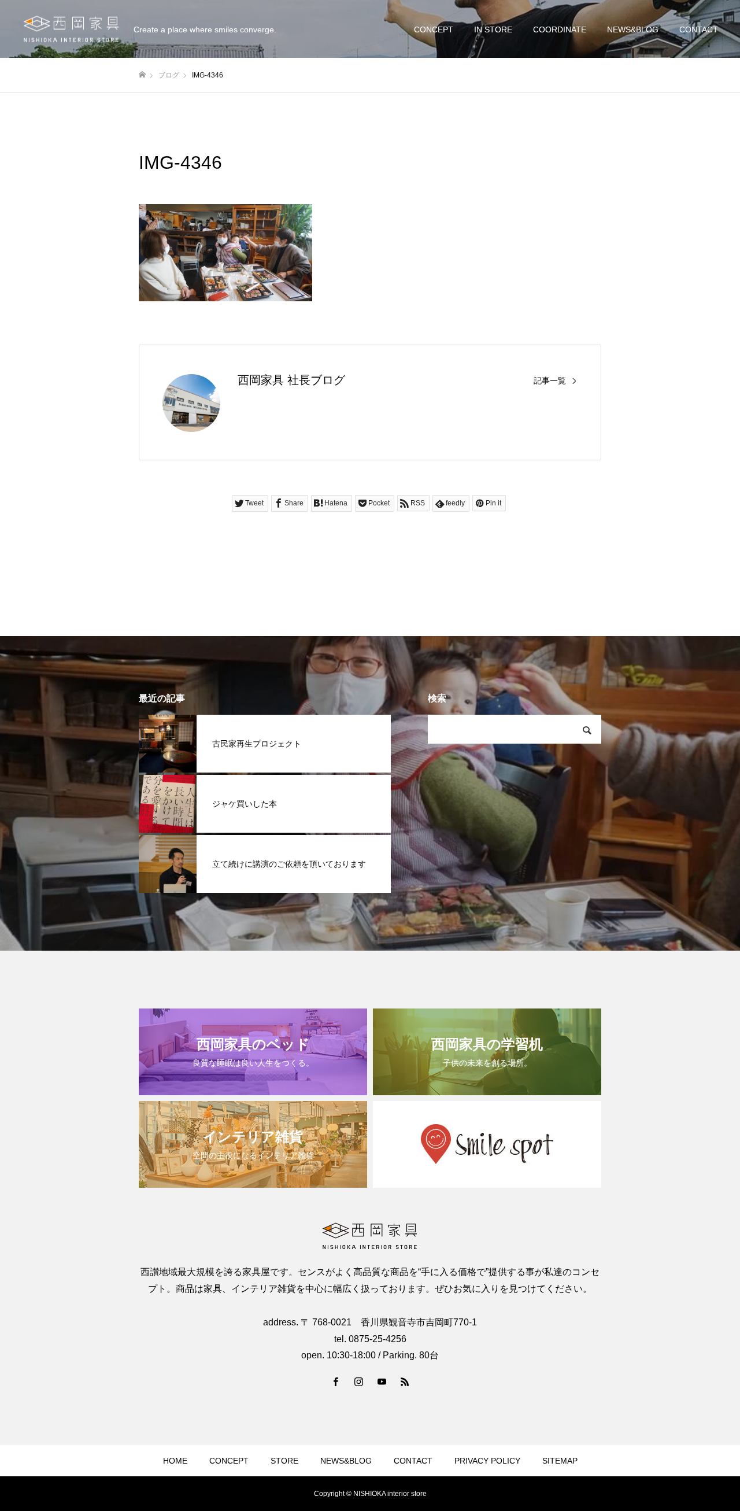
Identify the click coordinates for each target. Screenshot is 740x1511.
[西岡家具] (71, 29)
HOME (175, 1460)
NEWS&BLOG (632, 29)
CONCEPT (433, 29)
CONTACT (698, 29)
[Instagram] (358, 1381)
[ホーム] (142, 75)
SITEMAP (560, 1460)
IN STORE (493, 29)
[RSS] (404, 1381)
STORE (284, 1460)
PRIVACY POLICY (487, 1460)
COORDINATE (559, 29)
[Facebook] (335, 1381)
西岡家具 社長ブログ (291, 380)
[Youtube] (381, 1381)
